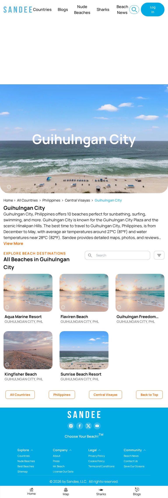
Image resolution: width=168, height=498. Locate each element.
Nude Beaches (82, 9)
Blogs (63, 9)
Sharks (103, 9)
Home (8, 200)
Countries (42, 9)
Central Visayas (77, 200)
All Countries (27, 200)
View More (13, 243)
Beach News (122, 9)
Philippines (51, 200)
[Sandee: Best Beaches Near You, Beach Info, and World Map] (18, 10)
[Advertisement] (84, 51)
